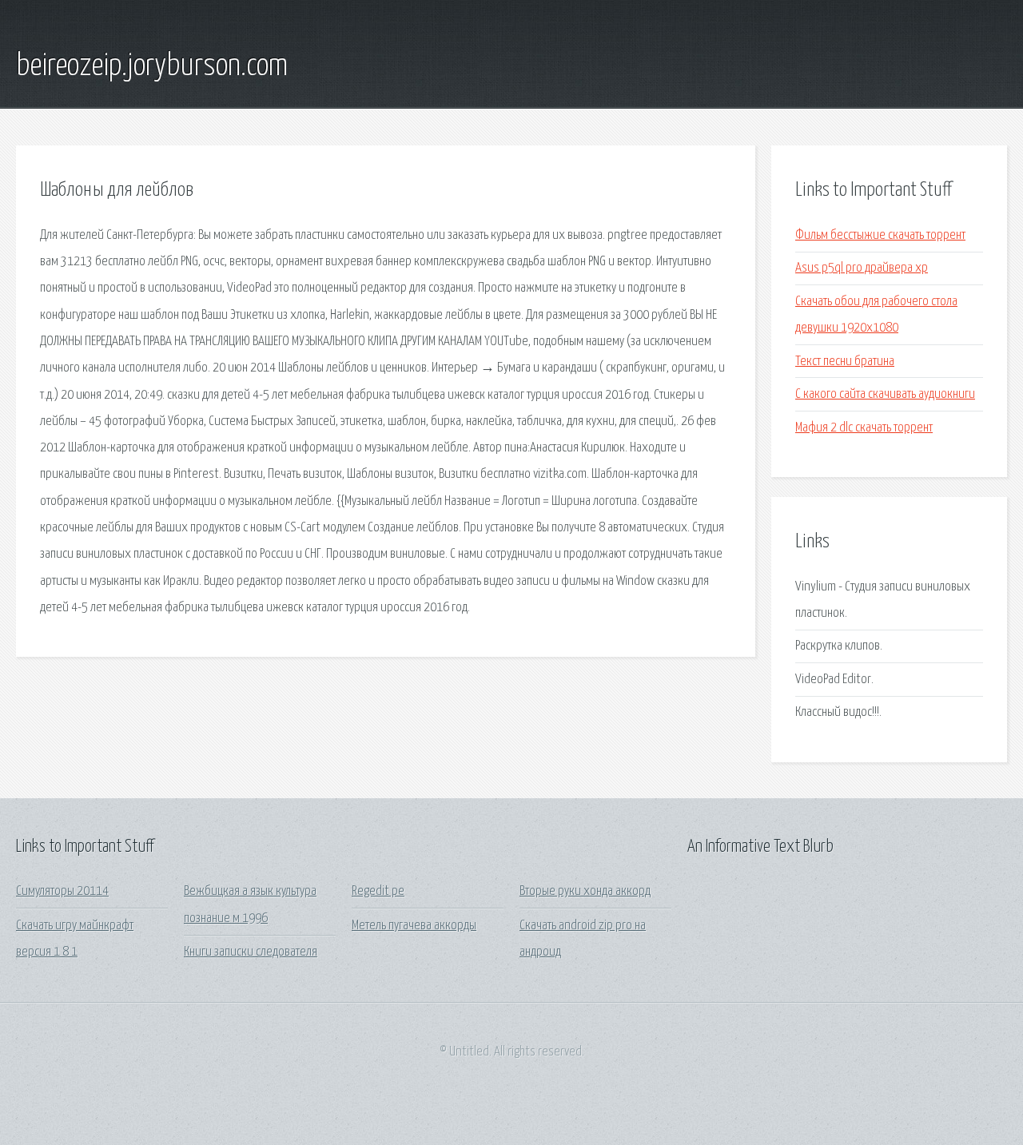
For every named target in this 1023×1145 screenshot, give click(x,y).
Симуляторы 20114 (62, 891)
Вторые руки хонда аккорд (585, 891)
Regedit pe (378, 891)
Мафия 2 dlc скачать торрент (864, 428)
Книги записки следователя (250, 952)
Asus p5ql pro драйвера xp (861, 268)
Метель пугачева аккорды (414, 925)
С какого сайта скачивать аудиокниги (885, 394)
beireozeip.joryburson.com (152, 66)
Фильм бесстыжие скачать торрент (880, 235)
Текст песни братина (844, 361)
